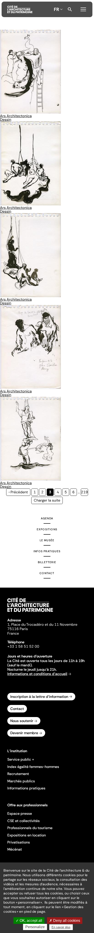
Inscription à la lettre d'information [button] (39, 696)
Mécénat (14, 849)
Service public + (20, 759)
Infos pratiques (47, 551)
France (13, 633)
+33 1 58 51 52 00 (23, 646)
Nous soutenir (21, 720)
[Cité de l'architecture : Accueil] (30, 612)
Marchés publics (21, 781)
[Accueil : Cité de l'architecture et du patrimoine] (19, 9)
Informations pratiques (26, 788)
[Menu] (83, 8)
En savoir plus (61, 927)
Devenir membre (24, 733)
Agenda (47, 518)
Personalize (35, 927)
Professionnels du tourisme (29, 827)
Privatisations (18, 842)
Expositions (47, 529)
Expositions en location (26, 835)
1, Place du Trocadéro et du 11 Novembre (42, 624)
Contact (46, 573)
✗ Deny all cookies (64, 920)
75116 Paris (17, 628)
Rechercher (69, 9)
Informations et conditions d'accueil (37, 673)
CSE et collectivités (23, 820)
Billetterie (47, 562)
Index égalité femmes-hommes (33, 766)
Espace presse (19, 813)
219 (84, 492)
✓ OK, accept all (29, 920)
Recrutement (18, 773)
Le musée (47, 540)
